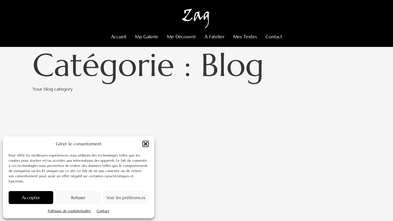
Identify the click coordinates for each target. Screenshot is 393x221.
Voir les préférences (125, 197)
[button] (145, 144)
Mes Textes (245, 36)
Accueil (118, 36)
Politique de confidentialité (69, 211)
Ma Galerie (146, 36)
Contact (103, 211)
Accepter (31, 197)
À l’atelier (214, 36)
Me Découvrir (181, 36)
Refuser (78, 197)
